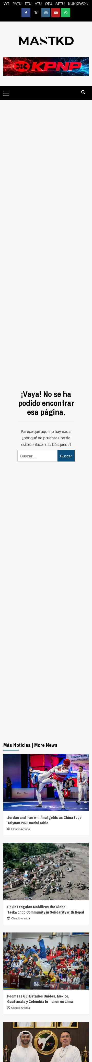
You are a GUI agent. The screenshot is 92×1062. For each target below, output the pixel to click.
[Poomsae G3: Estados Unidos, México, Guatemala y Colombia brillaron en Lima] (46, 961)
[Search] (83, 92)
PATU (17, 3)
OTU (48, 3)
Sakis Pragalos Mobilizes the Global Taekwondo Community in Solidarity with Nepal (45, 909)
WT (6, 3)
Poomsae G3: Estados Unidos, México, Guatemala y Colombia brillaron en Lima (40, 998)
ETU (28, 3)
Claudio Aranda (20, 829)
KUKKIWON (78, 3)
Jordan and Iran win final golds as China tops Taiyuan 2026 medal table (44, 820)
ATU (38, 3)
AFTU (60, 3)
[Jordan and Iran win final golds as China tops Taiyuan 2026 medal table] (46, 782)
